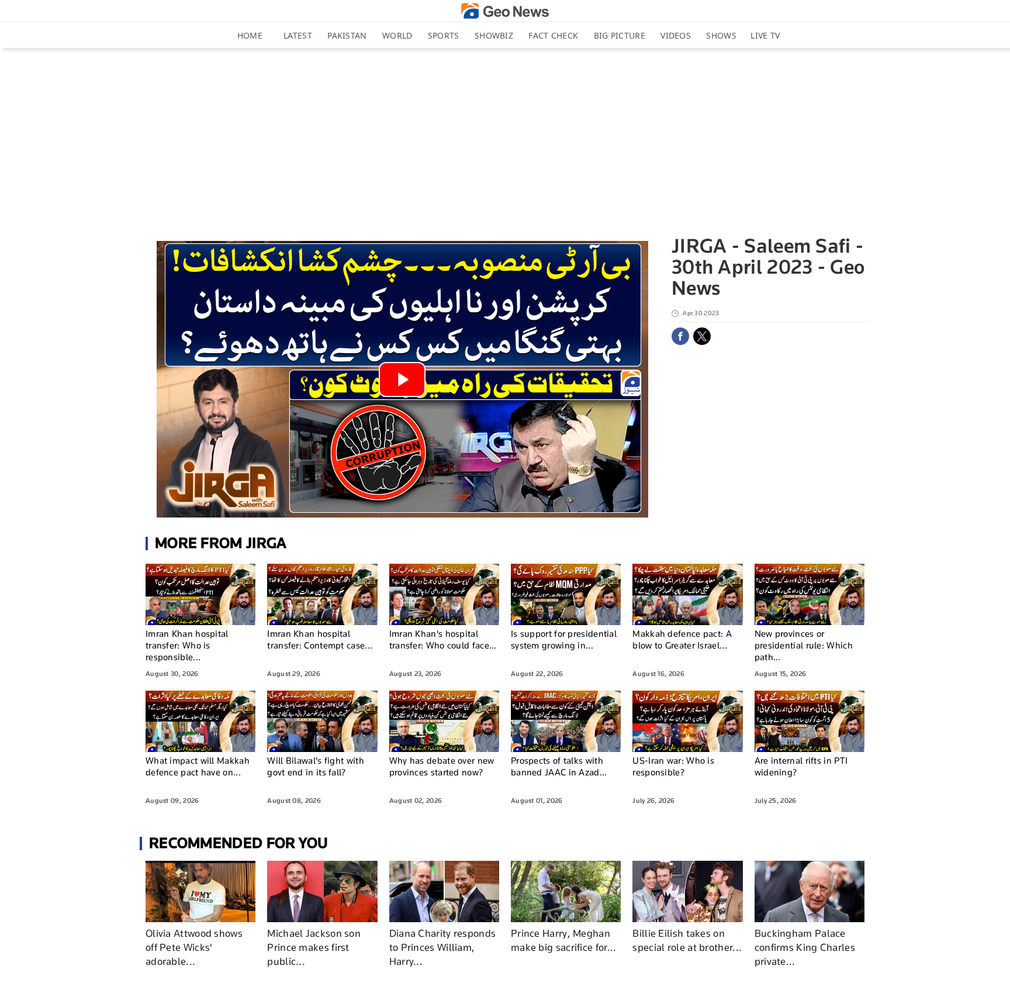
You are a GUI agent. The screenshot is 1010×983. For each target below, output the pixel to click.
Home (249, 35)
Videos (675, 35)
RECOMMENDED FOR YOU (238, 842)
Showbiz (494, 35)
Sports (443, 35)
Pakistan (346, 35)
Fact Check (553, 35)
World (397, 35)
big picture (619, 35)
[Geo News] (505, 11)
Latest (297, 35)
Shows (721, 35)
